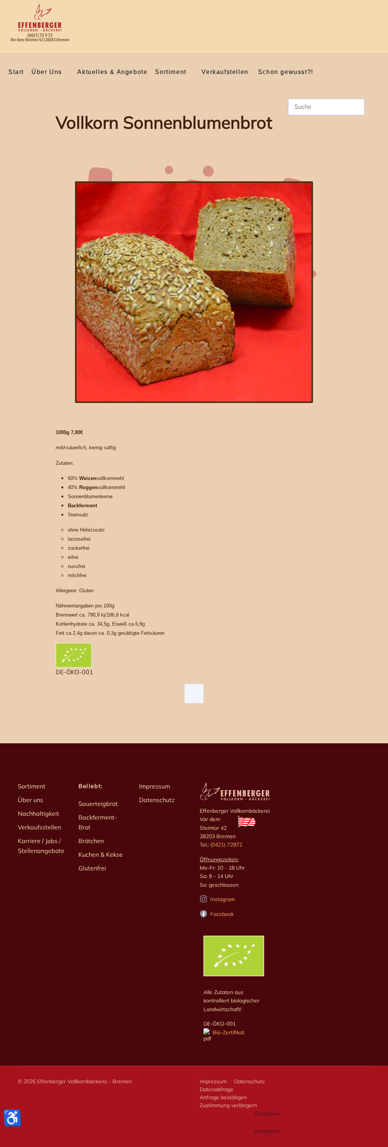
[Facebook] (194, 693)
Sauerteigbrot (98, 803)
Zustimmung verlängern (228, 1105)
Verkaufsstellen (39, 827)
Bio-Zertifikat (227, 1032)
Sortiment (170, 72)
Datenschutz (157, 800)
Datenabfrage (216, 1089)
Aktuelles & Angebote (112, 72)
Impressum (154, 786)
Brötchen (91, 841)
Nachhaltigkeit (38, 813)
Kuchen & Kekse (100, 854)
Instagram (222, 899)
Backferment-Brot (97, 822)
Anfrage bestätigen (223, 1097)
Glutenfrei (92, 868)
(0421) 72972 (226, 844)
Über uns (30, 800)
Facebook (222, 914)
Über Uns (46, 72)
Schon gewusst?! (285, 72)
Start (16, 72)
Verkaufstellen (225, 72)
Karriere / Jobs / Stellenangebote (41, 845)
